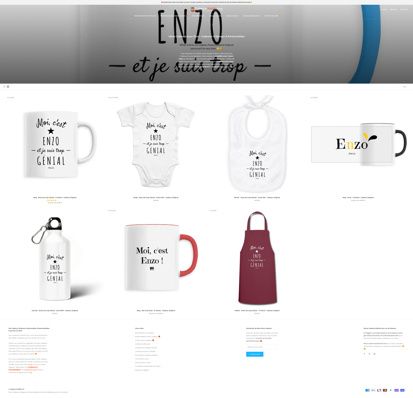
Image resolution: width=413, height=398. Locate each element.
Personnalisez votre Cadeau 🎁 (147, 336)
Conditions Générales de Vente (147, 366)
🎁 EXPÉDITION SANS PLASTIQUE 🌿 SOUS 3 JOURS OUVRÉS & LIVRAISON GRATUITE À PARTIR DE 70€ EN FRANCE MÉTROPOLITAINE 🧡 (206, 2)
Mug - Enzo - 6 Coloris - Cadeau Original (358, 197)
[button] (52, 200)
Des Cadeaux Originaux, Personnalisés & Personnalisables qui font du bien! (38, 392)
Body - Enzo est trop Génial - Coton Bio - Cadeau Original (156, 197)
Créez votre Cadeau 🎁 (144, 340)
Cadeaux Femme (215, 16)
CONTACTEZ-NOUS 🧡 (273, 16)
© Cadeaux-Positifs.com (16, 389)
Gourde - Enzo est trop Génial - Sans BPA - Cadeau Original (55, 311)
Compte (384, 9)
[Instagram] (369, 353)
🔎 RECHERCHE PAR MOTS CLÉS (144, 16)
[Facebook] (364, 353)
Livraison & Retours (142, 344)
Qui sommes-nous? (143, 362)
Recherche (393, 9)
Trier (405, 87)
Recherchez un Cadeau (144, 333)
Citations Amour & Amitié (145, 351)
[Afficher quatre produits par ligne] (8, 87)
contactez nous (30, 370)
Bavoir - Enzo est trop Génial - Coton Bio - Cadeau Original (257, 197)
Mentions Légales (142, 370)
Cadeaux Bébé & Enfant (251, 16)
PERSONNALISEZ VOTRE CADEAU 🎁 (173, 16)
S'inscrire (254, 354)
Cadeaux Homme (232, 16)
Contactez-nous (227, 67)
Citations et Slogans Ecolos (146, 348)
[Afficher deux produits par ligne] (4, 87)
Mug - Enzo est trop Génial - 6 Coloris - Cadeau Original (54, 197)
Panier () (404, 9)
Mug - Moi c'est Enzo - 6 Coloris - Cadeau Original (156, 311)
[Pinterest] (374, 353)
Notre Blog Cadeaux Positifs (146, 355)
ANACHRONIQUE (198, 16)
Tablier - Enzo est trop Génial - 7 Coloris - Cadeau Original (257, 311)
